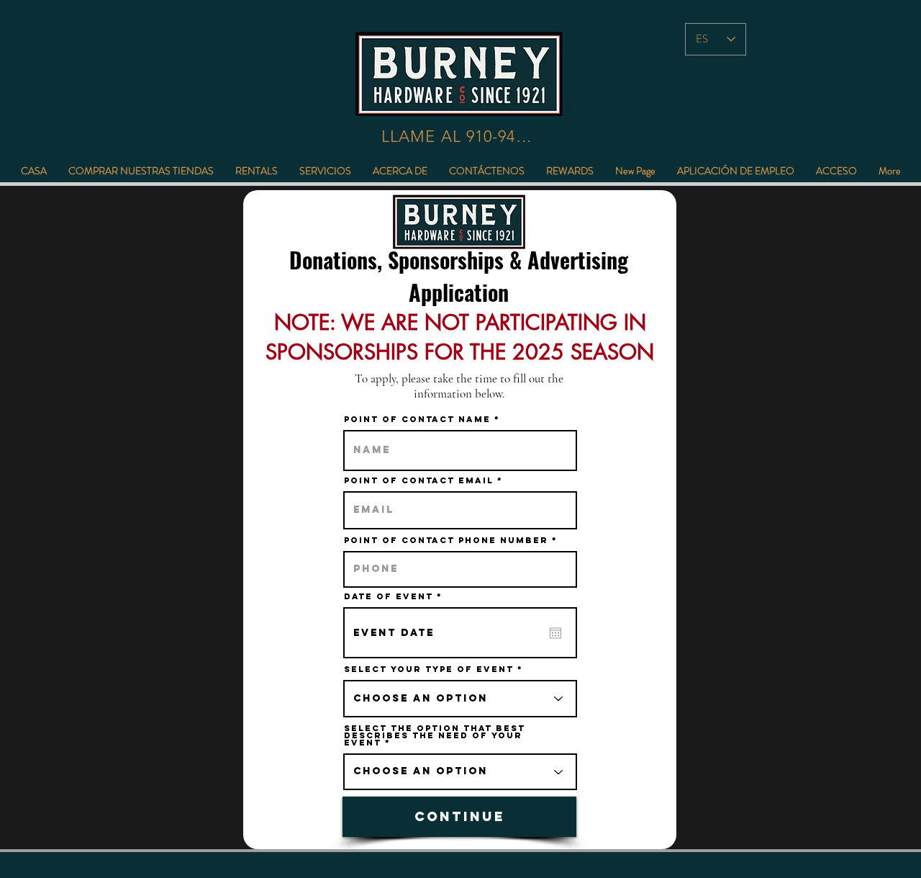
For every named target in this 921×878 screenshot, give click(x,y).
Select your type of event (429, 669)
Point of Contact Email (419, 480)
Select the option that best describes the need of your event (434, 735)
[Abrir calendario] (555, 633)
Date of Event (397, 596)
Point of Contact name (417, 419)
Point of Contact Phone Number (446, 540)
